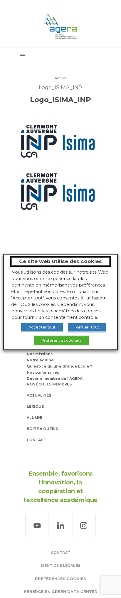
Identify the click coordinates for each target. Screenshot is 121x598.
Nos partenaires (43, 372)
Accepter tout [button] (42, 327)
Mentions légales (60, 565)
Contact (36, 440)
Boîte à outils (42, 429)
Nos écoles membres (49, 384)
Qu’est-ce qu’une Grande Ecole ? (59, 366)
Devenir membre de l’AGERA (55, 378)
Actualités (39, 395)
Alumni (34, 417)
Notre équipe (40, 360)
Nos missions (40, 354)
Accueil (61, 78)
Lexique (35, 406)
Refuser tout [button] (87, 327)
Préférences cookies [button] (60, 578)
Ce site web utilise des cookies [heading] (60, 261)
